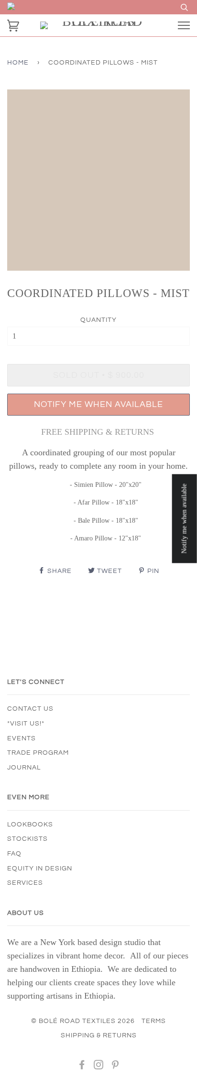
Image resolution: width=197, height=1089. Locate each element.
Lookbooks (30, 824)
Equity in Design (39, 868)
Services (25, 883)
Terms (154, 1021)
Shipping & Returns (99, 1035)
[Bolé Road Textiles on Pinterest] (115, 1066)
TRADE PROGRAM (38, 752)
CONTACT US (30, 708)
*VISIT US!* (25, 723)
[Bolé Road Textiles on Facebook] (82, 1066)
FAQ (14, 853)
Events (21, 738)
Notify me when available (98, 404)
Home (18, 62)
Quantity (98, 320)
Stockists (27, 839)
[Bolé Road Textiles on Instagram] (99, 1066)
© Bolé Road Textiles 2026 (83, 1021)
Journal (24, 767)
